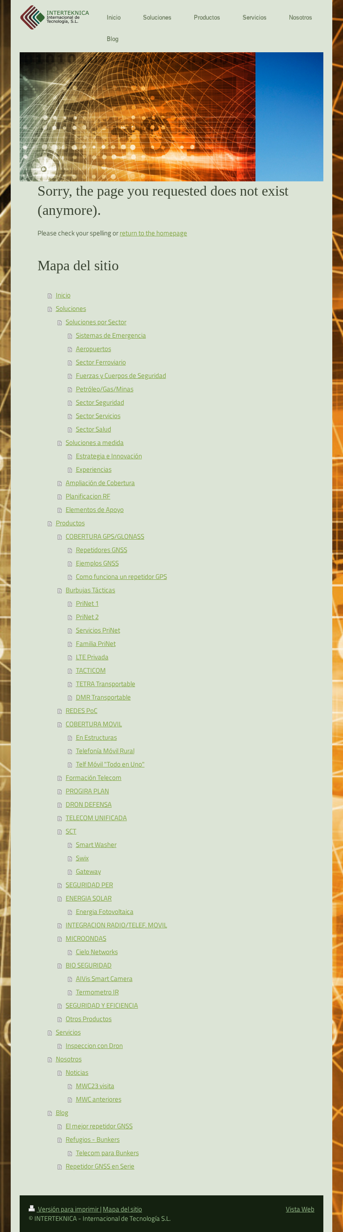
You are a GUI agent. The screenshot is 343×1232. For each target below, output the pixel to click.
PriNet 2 (87, 617)
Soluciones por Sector (96, 322)
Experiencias (94, 469)
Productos (70, 523)
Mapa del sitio (122, 1209)
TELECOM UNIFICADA (96, 818)
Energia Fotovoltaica (105, 911)
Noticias (77, 1072)
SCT (71, 831)
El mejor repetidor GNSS (99, 1126)
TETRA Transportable (105, 684)
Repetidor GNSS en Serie (100, 1166)
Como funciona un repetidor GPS (121, 576)
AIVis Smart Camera (104, 978)
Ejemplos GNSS (97, 563)
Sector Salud (93, 429)
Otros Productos (89, 1019)
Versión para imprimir (68, 1209)
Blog (62, 1112)
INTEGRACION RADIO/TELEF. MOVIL (116, 925)
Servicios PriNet (98, 630)
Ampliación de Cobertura (100, 483)
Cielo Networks (97, 952)
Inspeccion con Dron (94, 1045)
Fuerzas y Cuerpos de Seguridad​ (121, 375)
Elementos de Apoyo (95, 509)
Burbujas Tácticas (90, 590)
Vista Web (300, 1209)
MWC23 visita (95, 1086)
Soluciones (71, 308)
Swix (82, 858)
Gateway (88, 871)
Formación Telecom (93, 777)
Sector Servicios (98, 416)
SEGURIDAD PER (89, 885)
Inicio (63, 295)
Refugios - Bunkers (93, 1139)
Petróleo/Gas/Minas (105, 389)
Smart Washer (96, 844)
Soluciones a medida (95, 442)
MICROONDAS (86, 938)
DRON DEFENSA (89, 804)
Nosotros (69, 1059)
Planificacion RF (88, 496)
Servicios (68, 1032)
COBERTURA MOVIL (94, 724)
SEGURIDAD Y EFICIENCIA (102, 1005)
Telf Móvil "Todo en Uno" (110, 764)
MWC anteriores (98, 1099)
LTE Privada (92, 657)
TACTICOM (91, 670)
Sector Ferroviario (101, 362)
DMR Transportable (103, 697)
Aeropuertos (93, 349)
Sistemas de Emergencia (111, 335)
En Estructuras (96, 737)
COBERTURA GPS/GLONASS (105, 536)
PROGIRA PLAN (87, 791)
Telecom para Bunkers (107, 1153)
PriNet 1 (87, 603)
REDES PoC (81, 710)
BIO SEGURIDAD (89, 965)
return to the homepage (153, 233)
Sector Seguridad (100, 402)
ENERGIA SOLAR (89, 898)
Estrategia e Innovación (109, 456)
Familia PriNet (96, 643)
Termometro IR (97, 992)
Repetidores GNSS (101, 550)
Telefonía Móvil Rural (105, 751)
